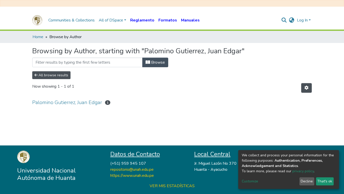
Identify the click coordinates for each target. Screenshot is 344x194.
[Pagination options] (306, 88)
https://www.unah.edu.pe (132, 175)
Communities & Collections (71, 20)
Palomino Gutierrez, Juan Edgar (67, 102)
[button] (292, 20)
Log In (302, 20)
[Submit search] (284, 20)
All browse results (53, 75)
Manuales (190, 20)
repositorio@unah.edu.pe (132, 169)
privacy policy (303, 171)
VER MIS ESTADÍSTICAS (172, 186)
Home (37, 37)
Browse (157, 62)
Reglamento (142, 20)
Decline (307, 181)
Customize (250, 181)
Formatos (167, 20)
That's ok (324, 181)
